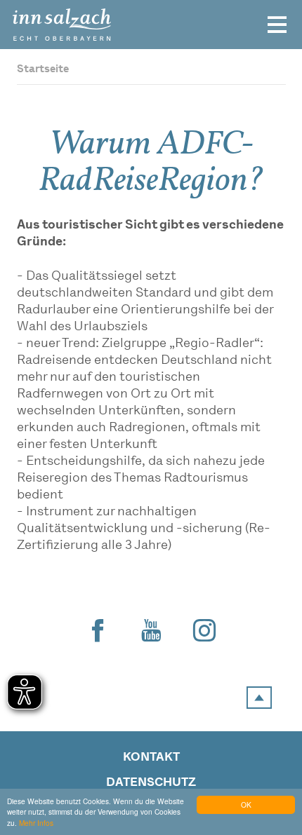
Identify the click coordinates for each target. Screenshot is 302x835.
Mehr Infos (36, 822)
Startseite (43, 70)
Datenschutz (151, 783)
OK (246, 804)
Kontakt (151, 757)
